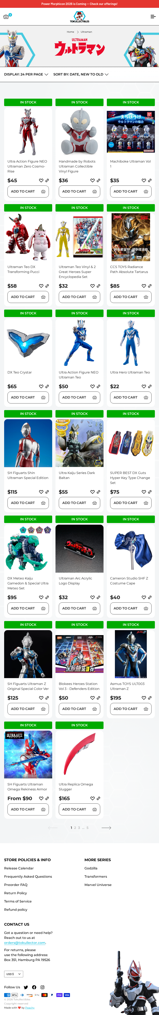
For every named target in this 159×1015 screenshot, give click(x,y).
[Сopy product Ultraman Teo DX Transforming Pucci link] (47, 286)
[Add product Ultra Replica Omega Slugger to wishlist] (92, 798)
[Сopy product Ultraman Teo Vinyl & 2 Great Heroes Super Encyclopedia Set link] (98, 286)
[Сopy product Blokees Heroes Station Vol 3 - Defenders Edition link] (98, 698)
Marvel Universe (98, 885)
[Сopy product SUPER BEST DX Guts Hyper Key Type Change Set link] (150, 492)
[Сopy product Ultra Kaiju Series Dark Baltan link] (98, 492)
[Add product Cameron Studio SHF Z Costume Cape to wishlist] (144, 597)
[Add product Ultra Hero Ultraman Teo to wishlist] (144, 386)
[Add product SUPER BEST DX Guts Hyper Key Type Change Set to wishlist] (144, 492)
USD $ (10, 974)
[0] (6, 16)
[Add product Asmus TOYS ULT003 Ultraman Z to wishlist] (144, 698)
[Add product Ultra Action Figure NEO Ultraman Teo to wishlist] (92, 386)
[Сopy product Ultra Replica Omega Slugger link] (98, 798)
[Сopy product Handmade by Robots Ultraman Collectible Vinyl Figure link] (98, 180)
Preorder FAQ (15, 885)
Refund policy (15, 910)
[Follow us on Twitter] (25, 988)
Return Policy (15, 893)
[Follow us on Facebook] (34, 988)
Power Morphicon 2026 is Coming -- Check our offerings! (79, 4)
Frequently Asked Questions (28, 877)
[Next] (106, 828)
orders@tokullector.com (24, 943)
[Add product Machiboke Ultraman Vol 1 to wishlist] (144, 180)
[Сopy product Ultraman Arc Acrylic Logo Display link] (98, 597)
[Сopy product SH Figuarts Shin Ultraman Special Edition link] (47, 492)
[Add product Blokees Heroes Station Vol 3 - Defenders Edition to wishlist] (92, 698)
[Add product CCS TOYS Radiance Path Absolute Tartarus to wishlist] (144, 286)
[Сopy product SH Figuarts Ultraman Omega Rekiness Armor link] (47, 798)
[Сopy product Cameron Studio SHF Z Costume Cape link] (150, 597)
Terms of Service (18, 901)
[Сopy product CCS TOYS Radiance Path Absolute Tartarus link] (150, 286)
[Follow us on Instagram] (42, 988)
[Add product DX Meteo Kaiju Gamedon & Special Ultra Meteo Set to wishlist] (41, 597)
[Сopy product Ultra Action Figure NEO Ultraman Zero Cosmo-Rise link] (47, 180)
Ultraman (86, 31)
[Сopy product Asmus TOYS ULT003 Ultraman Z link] (150, 698)
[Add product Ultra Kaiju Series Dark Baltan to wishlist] (92, 492)
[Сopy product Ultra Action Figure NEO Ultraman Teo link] (98, 386)
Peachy (30, 1007)
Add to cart (23, 191)
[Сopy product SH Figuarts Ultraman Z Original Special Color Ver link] (47, 698)
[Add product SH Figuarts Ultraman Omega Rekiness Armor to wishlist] (41, 798)
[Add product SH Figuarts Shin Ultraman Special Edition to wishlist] (41, 492)
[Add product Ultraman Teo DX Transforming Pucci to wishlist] (41, 286)
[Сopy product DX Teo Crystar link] (47, 386)
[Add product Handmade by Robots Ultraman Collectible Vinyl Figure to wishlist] (92, 180)
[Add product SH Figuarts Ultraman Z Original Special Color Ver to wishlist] (41, 698)
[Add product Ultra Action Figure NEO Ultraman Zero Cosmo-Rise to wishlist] (41, 180)
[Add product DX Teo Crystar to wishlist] (41, 386)
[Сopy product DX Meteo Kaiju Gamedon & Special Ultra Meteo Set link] (47, 597)
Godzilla (91, 868)
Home (70, 31)
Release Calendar (19, 868)
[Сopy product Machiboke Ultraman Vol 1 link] (150, 180)
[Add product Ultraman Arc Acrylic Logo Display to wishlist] (92, 597)
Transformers (95, 877)
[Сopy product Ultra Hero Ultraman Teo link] (150, 386)
